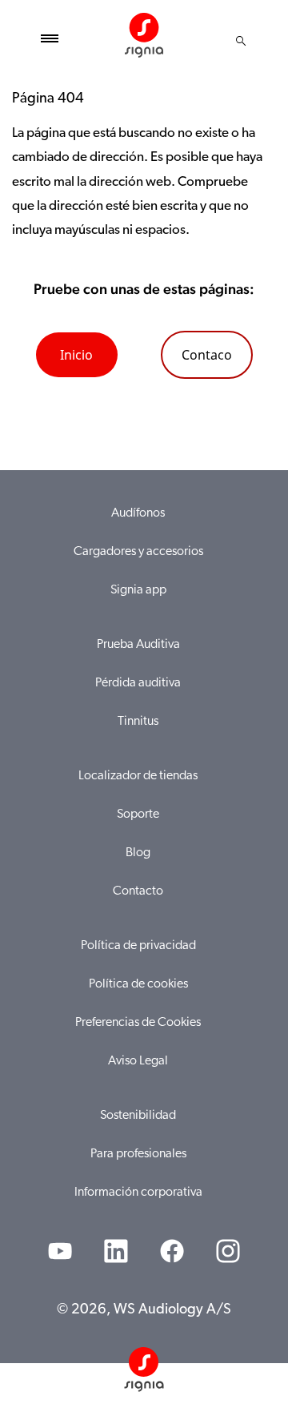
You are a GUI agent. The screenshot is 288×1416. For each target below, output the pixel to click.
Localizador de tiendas (138, 776)
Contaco (207, 355)
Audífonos (138, 513)
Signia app (138, 590)
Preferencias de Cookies (138, 1022)
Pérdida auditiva (138, 683)
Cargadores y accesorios (138, 551)
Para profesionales (138, 1154)
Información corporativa (138, 1192)
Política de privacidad (138, 945)
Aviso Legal (138, 1061)
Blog (138, 853)
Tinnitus (138, 721)
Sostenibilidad (138, 1115)
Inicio (76, 355)
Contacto (138, 891)
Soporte (138, 814)
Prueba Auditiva (138, 644)
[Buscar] (241, 41)
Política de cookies (138, 984)
